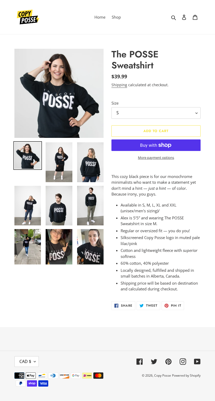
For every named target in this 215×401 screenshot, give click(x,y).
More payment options (156, 157)
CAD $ (25, 361)
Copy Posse (162, 375)
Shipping (119, 84)
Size (115, 103)
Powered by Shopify (186, 375)
